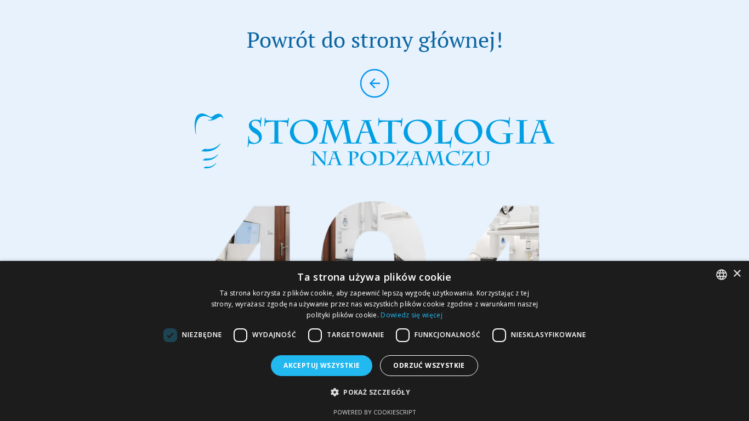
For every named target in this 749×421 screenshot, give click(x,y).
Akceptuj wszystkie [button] (321, 365)
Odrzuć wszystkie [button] (428, 365)
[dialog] (374, 341)
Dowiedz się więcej (411, 315)
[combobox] (721, 274)
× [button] (737, 274)
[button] (374, 392)
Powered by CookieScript (374, 412)
